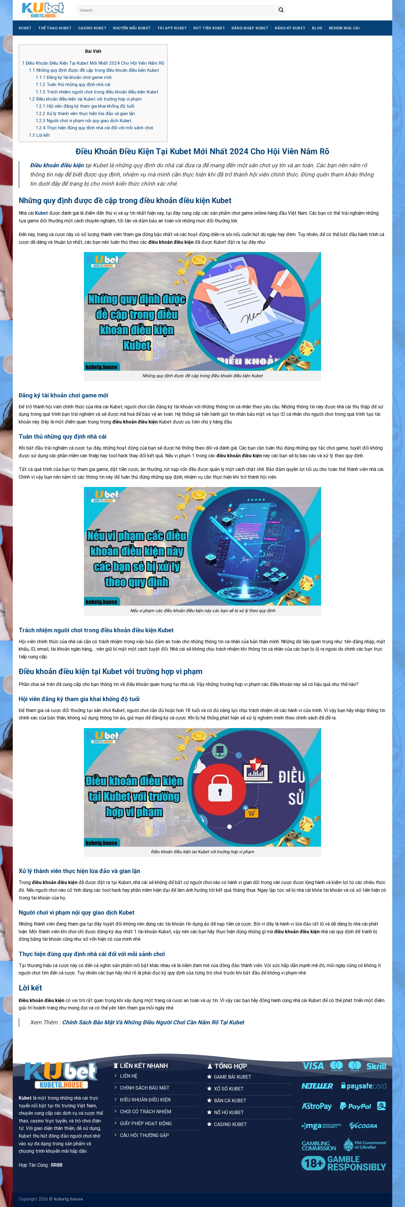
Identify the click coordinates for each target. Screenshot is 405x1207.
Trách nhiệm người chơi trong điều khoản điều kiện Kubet (97, 92)
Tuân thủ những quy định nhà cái (73, 84)
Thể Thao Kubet (54, 28)
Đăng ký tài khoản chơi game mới (73, 77)
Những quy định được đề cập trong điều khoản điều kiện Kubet (94, 70)
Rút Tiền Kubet (209, 28)
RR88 (56, 1165)
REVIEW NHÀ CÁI (344, 28)
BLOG (317, 28)
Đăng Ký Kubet (290, 28)
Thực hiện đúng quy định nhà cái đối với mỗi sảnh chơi (94, 127)
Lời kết (39, 135)
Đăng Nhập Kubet (250, 28)
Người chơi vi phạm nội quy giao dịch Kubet (83, 120)
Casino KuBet (92, 28)
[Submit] (281, 10)
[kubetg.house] (43, 10)
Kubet (25, 28)
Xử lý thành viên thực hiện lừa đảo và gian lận (85, 113)
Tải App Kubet (172, 28)
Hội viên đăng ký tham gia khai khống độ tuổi (85, 106)
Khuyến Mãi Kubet (132, 28)
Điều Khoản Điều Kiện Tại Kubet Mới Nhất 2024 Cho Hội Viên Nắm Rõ (93, 63)
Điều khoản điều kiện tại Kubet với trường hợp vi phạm (85, 99)
